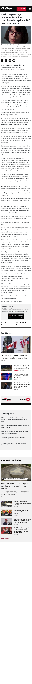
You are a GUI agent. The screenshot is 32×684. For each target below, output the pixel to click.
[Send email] (13, 60)
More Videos (5, 538)
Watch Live (21, 9)
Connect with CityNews (8, 404)
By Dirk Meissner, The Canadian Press (13, 65)
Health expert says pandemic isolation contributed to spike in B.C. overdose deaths (16, 19)
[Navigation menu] (30, 9)
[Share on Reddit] (10, 60)
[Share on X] (2, 60)
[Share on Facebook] (6, 60)
